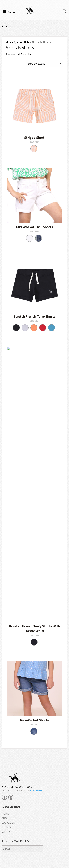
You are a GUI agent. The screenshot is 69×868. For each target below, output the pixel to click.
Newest (15, 61)
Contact (7, 831)
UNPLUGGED (36, 790)
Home (5, 813)
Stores (6, 827)
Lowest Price (18, 66)
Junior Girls (22, 42)
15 (8, 43)
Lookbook (8, 822)
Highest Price (18, 70)
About (6, 818)
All (15, 43)
